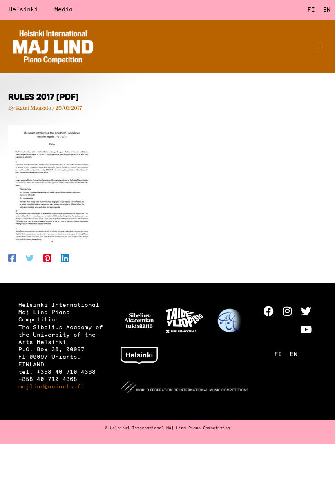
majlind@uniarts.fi (51, 387)
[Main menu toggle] (318, 47)
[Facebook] (12, 258)
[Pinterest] (47, 258)
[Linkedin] (65, 258)
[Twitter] (30, 258)
